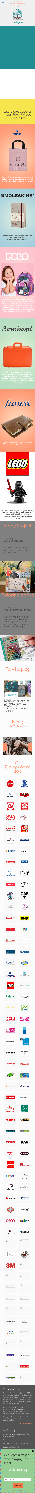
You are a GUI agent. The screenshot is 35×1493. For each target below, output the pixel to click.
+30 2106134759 (18, 1)
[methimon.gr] (17, 16)
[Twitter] (19, 6)
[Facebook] (16, 6)
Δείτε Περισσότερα (25, 1424)
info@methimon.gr (18, 3)
